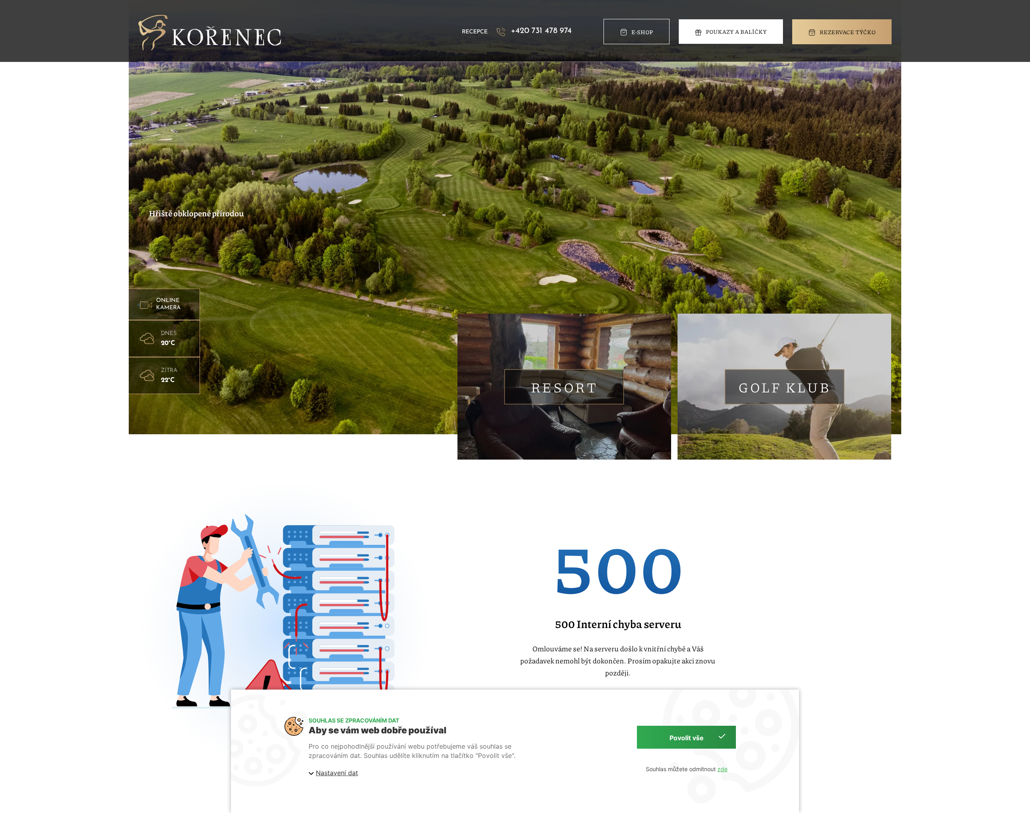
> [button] (159, 304)
